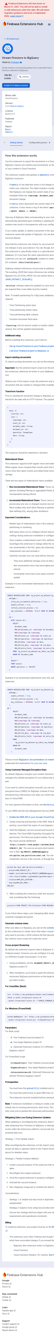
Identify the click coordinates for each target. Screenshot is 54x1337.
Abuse (8, 132)
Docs (4, 1313)
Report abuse (8, 1330)
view (13, 204)
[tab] (16, 142)
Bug (7, 129)
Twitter (5, 1300)
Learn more (15, 16)
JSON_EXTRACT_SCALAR (17, 279)
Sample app (7, 1310)
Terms (5, 1287)
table (13, 184)
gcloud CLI (32, 1088)
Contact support (9, 1324)
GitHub (5, 1297)
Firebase (15, 62)
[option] (24, 77)
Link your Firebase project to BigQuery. (28, 351)
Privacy (5, 1283)
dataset (43, 175)
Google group (8, 1327)
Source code (15, 106)
